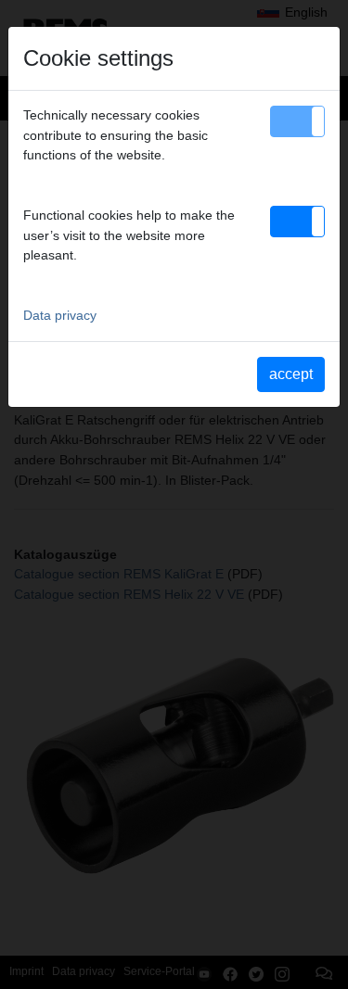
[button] (297, 121)
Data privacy (60, 315)
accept (291, 374)
